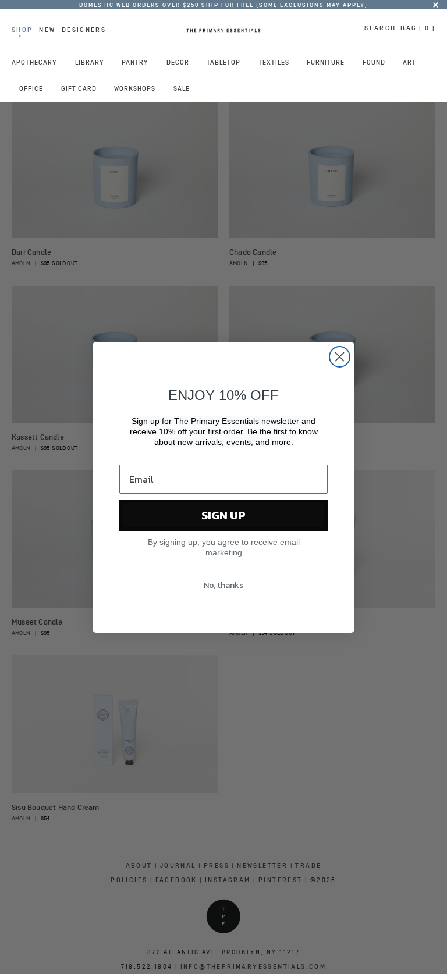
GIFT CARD (79, 88)
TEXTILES (273, 62)
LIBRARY (89, 62)
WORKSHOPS (134, 88)
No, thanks (223, 585)
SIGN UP (223, 515)
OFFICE (31, 88)
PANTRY (135, 62)
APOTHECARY (34, 62)
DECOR (177, 62)
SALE (181, 88)
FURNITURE (326, 62)
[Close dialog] (339, 357)
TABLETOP (223, 62)
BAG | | (417, 28)
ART (409, 62)
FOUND (374, 62)
